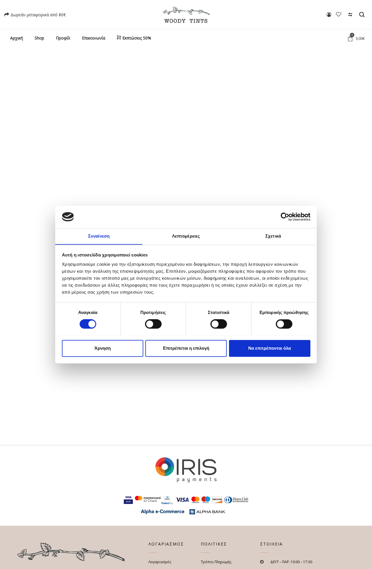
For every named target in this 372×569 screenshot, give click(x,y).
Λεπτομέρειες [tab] (186, 236)
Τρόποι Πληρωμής (216, 561)
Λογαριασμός (160, 561)
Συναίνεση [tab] (99, 236)
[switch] (153, 324)
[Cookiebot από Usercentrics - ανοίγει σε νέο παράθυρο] (285, 216)
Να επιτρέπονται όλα (269, 348)
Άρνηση (102, 348)
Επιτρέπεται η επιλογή (186, 348)
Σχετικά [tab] (273, 236)
